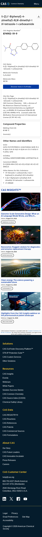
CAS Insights (8, 374)
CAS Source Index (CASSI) (14, 398)
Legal (5, 513)
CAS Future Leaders (11, 452)
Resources (8, 368)
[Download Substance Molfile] (39, 16)
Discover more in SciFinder (21, 86)
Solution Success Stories (13, 390)
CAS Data (8, 409)
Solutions (8, 343)
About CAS (9, 442)
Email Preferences (10, 517)
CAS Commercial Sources (13, 431)
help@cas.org (8, 477)
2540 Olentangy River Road (14, 488)
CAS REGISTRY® (10, 415)
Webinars (6, 382)
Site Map (26, 517)
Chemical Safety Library (12, 402)
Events (5, 378)
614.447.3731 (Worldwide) (13, 484)
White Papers (8, 386)
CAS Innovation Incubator (13, 456)
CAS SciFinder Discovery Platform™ (18, 349)
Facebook (18, 499)
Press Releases (9, 460)
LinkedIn (4, 499)
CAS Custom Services (12, 357)
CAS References (10, 423)
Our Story (6, 448)
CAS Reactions (9, 419)
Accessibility (8, 520)
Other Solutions (9, 361)
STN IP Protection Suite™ (13, 353)
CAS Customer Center (15, 471)
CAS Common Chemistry (13, 394)
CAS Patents (8, 427)
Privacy (15, 513)
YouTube (25, 499)
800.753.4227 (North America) (15, 481)
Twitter (11, 499)
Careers (6, 464)
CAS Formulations (10, 435)
